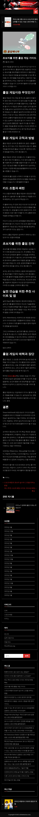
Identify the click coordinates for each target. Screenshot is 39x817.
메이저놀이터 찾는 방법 (12, 780)
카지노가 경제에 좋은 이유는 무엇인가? (26, 506)
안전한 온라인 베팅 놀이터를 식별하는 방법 (18, 772)
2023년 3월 (8, 575)
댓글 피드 (7, 642)
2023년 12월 (8, 555)
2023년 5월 (8, 567)
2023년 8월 (8, 563)
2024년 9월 (8, 535)
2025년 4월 (8, 527)
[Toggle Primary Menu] (35, 12)
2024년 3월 (8, 543)
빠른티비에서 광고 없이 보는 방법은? (16, 672)
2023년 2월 (8, 579)
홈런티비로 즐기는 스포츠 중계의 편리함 (17, 697)
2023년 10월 (8, 559)
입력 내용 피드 (9, 638)
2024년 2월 (8, 547)
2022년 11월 (8, 583)
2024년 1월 (8, 551)
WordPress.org (9, 646)
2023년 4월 (8, 571)
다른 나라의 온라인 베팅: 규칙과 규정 (16, 776)
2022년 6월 (8, 591)
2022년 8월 (8, 587)
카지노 (7, 477)
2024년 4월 (8, 539)
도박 (5, 610)
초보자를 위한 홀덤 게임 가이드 (14, 686)
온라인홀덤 (12, 376)
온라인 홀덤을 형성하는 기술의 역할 (16, 768)
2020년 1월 (8, 595)
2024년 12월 (8, 531)
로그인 (6, 634)
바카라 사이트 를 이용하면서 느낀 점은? (17, 676)
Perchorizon (27, 3)
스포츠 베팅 (8, 615)
